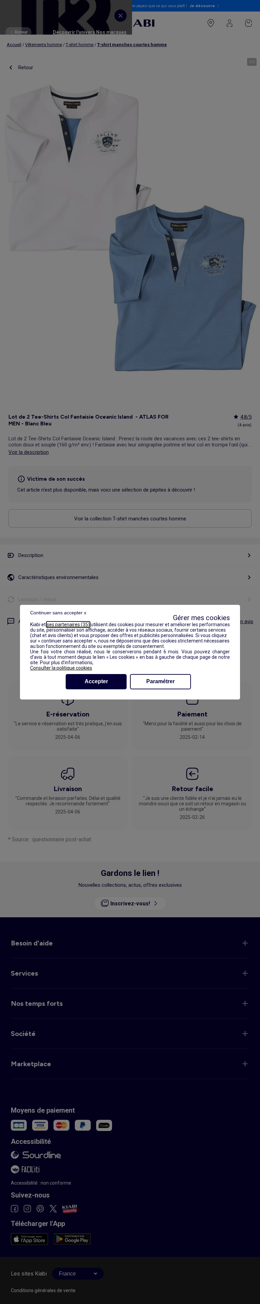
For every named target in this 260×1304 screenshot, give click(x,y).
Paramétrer (160, 681)
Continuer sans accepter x (58, 612)
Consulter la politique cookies (61, 668)
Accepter (96, 681)
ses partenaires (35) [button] (68, 624)
